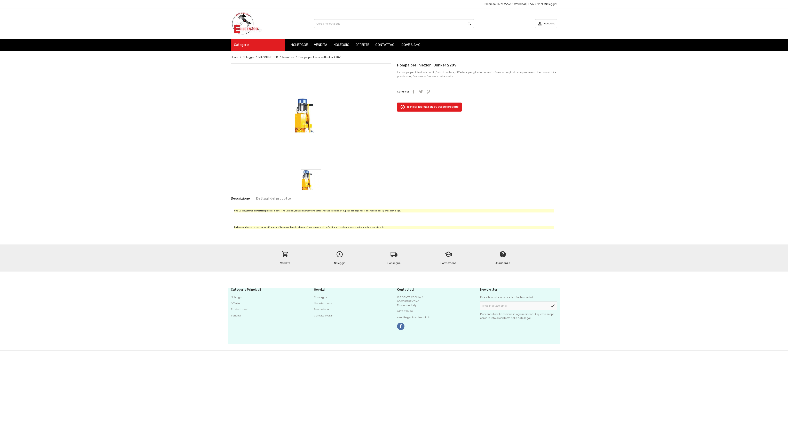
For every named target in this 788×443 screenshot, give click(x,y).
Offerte (235, 303)
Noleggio (236, 297)
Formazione (321, 309)
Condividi (413, 91)
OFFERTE (362, 45)
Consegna (320, 297)
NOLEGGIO (341, 45)
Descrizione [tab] (240, 198)
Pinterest (428, 91)
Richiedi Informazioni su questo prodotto (429, 107)
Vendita (236, 315)
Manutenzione (323, 303)
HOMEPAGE (299, 45)
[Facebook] (400, 326)
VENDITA (320, 45)
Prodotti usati (239, 309)
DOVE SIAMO (410, 45)
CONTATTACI (385, 45)
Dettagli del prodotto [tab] (273, 198)
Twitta (420, 91)
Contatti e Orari (323, 315)
